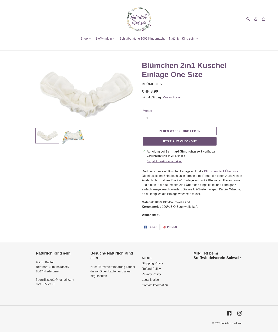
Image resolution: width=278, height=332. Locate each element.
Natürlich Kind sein (231, 323)
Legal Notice (150, 279)
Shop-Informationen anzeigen (164, 161)
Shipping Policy (152, 263)
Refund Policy (151, 268)
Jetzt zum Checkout (179, 141)
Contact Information (155, 285)
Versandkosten (172, 97)
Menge (147, 110)
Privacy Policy (151, 274)
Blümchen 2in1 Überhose (220, 171)
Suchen (147, 257)
